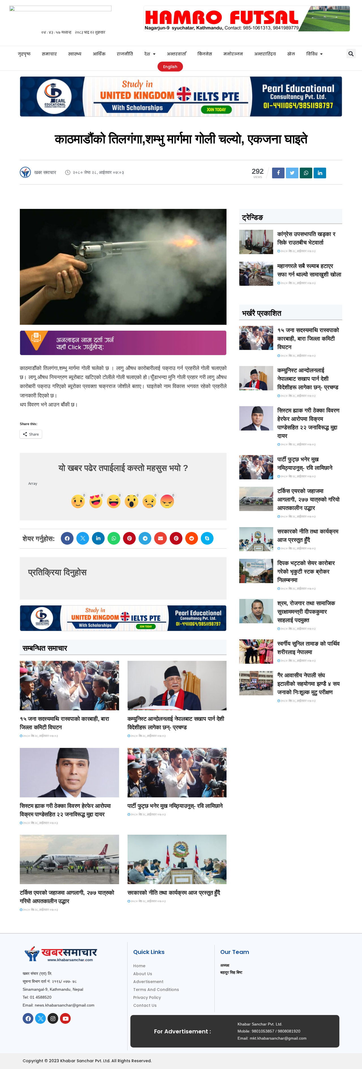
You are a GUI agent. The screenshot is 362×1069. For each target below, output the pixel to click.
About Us (142, 974)
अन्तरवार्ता (176, 54)
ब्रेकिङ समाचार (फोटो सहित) (42, 879)
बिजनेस (204, 54)
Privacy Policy (147, 997)
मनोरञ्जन (233, 54)
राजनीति (125, 54)
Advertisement (148, 981)
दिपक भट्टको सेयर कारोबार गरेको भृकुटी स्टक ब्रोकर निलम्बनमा (306, 571)
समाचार (49, 54)
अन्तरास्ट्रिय (265, 54)
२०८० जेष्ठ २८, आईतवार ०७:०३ (40, 736)
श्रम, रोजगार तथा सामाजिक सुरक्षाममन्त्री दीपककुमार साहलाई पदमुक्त (306, 611)
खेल (291, 54)
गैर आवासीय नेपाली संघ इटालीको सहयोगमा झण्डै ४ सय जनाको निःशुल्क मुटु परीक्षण (308, 683)
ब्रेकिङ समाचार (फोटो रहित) (149, 705)
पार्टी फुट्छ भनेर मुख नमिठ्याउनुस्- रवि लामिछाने (175, 806)
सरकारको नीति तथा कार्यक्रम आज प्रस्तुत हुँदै (174, 893)
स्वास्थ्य (74, 54)
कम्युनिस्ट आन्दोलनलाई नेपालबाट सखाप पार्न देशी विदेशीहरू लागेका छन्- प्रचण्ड (307, 378)
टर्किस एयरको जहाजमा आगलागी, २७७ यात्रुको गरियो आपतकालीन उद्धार (308, 499)
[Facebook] (28, 1018)
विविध (311, 54)
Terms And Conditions (156, 989)
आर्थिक (99, 54)
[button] (351, 53)
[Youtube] (65, 1018)
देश (147, 54)
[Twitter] (40, 1018)
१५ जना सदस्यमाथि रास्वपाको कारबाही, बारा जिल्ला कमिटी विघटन (308, 338)
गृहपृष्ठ (24, 54)
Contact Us (145, 1005)
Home (139, 966)
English (170, 67)
